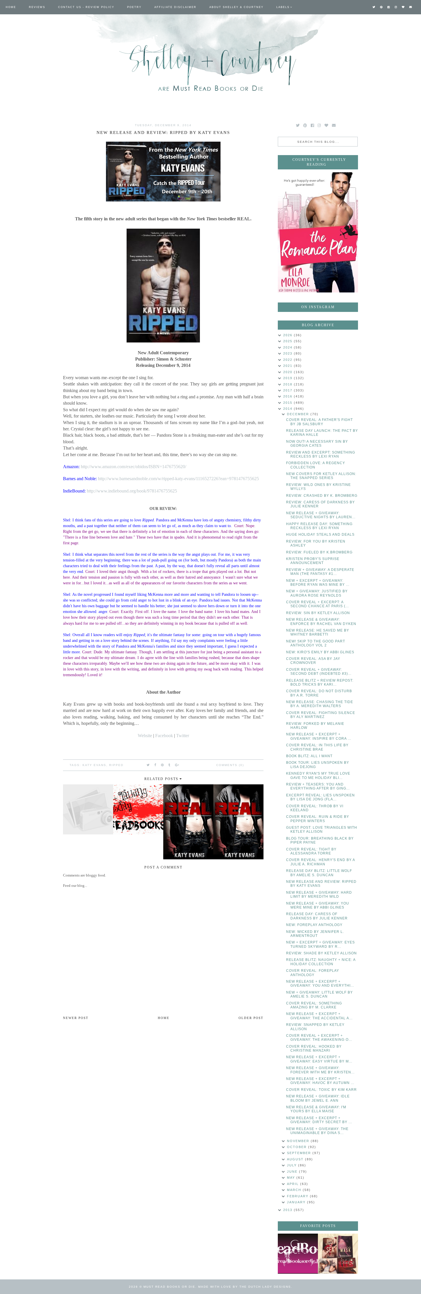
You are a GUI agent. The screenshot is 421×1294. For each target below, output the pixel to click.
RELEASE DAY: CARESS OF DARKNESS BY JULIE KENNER (317, 916)
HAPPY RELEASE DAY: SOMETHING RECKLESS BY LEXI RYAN (319, 526)
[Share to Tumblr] (169, 765)
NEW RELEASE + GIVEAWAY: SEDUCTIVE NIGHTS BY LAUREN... (320, 515)
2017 (288, 390)
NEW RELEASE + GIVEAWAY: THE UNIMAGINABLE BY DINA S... (317, 1131)
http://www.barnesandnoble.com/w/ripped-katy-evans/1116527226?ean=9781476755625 (178, 478)
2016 (288, 396)
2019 (288, 378)
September (299, 1153)
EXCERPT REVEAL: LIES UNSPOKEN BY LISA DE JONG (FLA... (320, 797)
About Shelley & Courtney (236, 7)
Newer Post (75, 1018)
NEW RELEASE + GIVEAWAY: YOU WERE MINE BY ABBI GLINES (317, 905)
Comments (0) (230, 765)
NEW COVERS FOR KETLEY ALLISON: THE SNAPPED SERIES (321, 476)
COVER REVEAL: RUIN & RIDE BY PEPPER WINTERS (317, 819)
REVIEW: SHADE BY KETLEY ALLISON (321, 953)
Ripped (116, 765)
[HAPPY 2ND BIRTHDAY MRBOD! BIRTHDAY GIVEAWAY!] (338, 1254)
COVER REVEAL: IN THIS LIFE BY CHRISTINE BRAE (317, 747)
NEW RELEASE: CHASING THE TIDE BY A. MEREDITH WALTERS (319, 704)
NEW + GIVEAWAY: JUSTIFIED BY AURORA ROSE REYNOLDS (317, 593)
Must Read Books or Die (169, 1286)
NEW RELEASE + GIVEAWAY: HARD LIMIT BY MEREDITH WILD (319, 895)
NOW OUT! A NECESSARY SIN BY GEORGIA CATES (317, 444)
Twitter (182, 735)
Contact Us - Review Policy (86, 7)
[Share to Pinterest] (162, 765)
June (293, 1171)
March (295, 1190)
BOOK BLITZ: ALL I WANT (309, 756)
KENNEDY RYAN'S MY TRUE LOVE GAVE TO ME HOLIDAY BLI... (318, 775)
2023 (288, 353)
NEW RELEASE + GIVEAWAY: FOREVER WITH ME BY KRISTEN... (320, 1070)
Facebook (164, 735)
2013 (288, 1210)
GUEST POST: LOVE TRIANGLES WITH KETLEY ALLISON (321, 830)
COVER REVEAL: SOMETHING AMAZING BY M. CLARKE (314, 1005)
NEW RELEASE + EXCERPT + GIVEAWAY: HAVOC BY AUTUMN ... (320, 1081)
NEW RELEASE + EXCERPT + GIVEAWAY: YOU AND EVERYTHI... (320, 984)
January (297, 1202)
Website (145, 735)
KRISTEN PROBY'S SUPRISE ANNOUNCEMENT (312, 561)
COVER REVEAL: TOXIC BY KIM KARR (321, 1090)
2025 (288, 341)
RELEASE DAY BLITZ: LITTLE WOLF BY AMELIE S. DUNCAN (319, 873)
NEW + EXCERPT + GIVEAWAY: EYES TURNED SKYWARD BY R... (320, 944)
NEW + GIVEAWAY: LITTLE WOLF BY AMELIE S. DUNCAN (319, 994)
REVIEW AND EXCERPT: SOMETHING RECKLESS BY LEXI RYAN (320, 454)
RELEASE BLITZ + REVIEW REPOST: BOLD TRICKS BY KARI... (319, 682)
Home (11, 7)
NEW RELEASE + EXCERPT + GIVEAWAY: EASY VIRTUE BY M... (319, 1059)
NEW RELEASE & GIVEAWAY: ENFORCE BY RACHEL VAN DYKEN (321, 622)
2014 (288, 408)
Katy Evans (94, 765)
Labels (283, 7)
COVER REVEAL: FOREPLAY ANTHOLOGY (312, 973)
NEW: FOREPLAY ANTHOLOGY (314, 925)
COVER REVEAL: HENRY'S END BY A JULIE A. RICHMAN (320, 862)
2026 (288, 335)
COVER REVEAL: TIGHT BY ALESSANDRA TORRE (311, 851)
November (299, 1141)
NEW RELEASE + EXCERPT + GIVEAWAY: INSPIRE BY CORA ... (318, 736)
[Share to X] (148, 765)
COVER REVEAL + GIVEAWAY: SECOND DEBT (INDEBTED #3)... (318, 672)
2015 (288, 402)
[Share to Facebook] (155, 765)
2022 (288, 359)
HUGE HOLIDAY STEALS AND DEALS (320, 535)
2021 (288, 365)
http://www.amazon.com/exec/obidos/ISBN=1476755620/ (133, 466)
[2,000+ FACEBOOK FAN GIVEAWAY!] (298, 1254)
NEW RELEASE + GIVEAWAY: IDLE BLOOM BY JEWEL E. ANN (318, 1098)
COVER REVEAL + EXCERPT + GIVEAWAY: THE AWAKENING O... (319, 1038)
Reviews (37, 7)
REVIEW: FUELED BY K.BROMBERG (319, 552)
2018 (288, 384)
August (296, 1159)
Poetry (134, 7)
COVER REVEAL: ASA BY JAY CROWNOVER (313, 661)
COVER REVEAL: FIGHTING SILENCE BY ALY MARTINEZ (320, 715)
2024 (288, 347)
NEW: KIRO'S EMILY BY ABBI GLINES (320, 652)
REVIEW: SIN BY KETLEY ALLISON (318, 613)
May (291, 1177)
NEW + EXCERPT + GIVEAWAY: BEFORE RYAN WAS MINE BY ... (317, 583)
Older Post (251, 1018)
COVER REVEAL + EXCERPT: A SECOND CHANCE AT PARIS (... (317, 604)
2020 (288, 372)
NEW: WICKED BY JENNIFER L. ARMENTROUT (315, 934)
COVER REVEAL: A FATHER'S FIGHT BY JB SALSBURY (319, 422)
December (298, 414)
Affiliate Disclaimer (175, 7)
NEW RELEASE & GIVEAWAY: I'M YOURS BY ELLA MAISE (316, 1109)
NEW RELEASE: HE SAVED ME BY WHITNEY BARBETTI (317, 632)
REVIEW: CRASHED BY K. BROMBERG (321, 496)
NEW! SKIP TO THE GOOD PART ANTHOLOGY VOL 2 (315, 643)
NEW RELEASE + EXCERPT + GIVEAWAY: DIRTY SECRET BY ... (319, 1120)
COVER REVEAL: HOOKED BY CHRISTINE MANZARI (314, 1048)
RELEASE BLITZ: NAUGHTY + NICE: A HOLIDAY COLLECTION (320, 962)
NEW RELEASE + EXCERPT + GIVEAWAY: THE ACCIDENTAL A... (319, 1016)
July (292, 1165)
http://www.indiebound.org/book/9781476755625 (132, 490)
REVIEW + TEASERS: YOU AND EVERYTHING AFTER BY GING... (318, 786)
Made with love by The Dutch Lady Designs (244, 1286)
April (293, 1184)
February (298, 1196)
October (297, 1147)
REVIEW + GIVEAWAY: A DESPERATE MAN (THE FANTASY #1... (320, 572)
